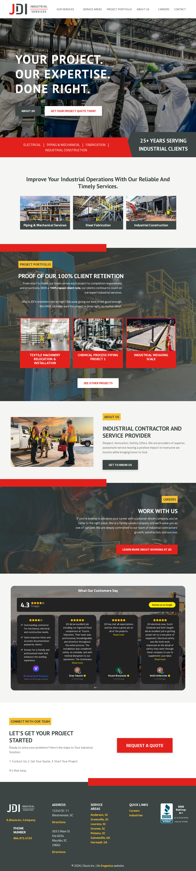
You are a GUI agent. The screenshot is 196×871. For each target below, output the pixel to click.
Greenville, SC (100, 819)
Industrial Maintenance (100, 225)
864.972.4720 (22, 838)
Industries (136, 815)
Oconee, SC (98, 828)
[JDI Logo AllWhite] (21, 808)
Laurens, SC (98, 823)
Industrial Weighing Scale (45, 357)
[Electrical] (153, 213)
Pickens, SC (98, 833)
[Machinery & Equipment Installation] (47, 213)
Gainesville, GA (100, 837)
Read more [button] (77, 663)
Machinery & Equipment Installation (47, 222)
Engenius (107, 865)
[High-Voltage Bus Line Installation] (151, 335)
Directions (59, 822)
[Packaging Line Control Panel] (98, 334)
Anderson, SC (99, 814)
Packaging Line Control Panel (98, 357)
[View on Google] (77, 670)
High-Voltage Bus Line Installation (151, 359)
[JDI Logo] (28, 9)
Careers (134, 810)
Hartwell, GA (99, 842)
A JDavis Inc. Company (20, 820)
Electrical (153, 225)
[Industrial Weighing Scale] (45, 334)
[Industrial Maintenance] (100, 213)
